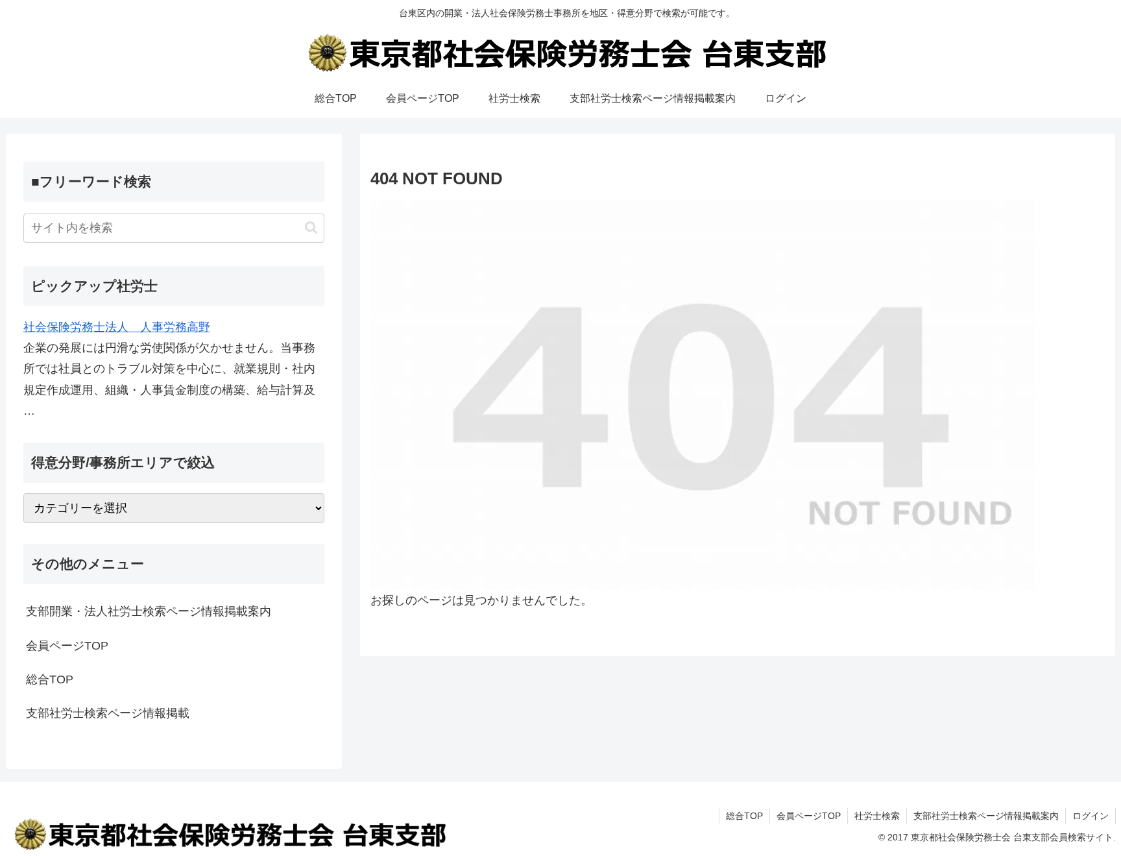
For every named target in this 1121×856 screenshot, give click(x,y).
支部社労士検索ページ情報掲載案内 (986, 816)
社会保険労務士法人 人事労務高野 (116, 327)
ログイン (1090, 816)
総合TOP (49, 679)
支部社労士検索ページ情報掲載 (107, 713)
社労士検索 (877, 816)
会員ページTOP (67, 645)
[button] (311, 227)
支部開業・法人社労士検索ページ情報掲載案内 (148, 611)
